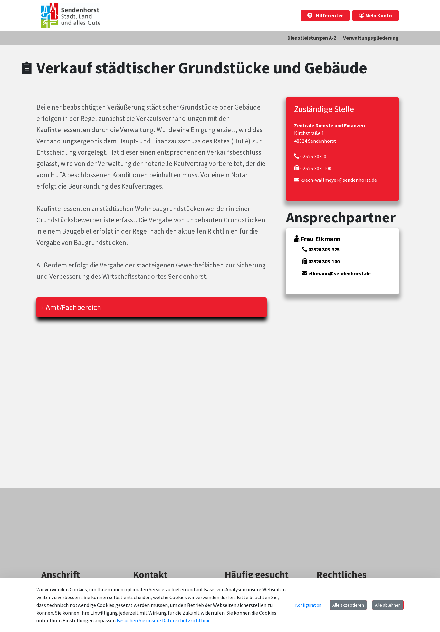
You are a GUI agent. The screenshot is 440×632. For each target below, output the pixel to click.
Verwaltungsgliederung (371, 37)
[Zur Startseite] (70, 15)
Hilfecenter (329, 15)
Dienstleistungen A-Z (312, 37)
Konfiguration (308, 605)
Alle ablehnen (388, 605)
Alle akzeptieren (348, 605)
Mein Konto (378, 15)
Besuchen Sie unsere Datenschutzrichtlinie (164, 620)
